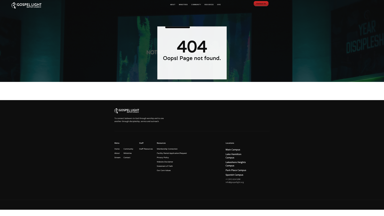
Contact (127, 157)
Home (117, 149)
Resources (209, 4)
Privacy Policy (163, 157)
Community (128, 149)
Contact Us (261, 4)
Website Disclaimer (165, 162)
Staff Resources (146, 149)
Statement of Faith (165, 166)
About (172, 4)
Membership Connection (167, 149)
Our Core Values (164, 170)
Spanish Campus (234, 174)
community (196, 4)
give (219, 4)
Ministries (183, 4)
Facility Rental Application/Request (172, 153)
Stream (117, 157)
